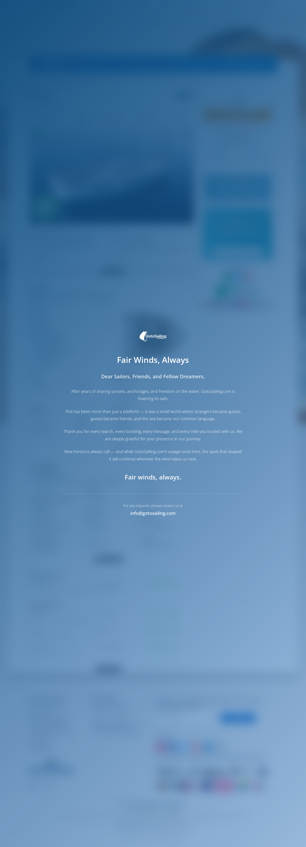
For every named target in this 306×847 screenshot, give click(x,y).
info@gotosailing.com (153, 513)
